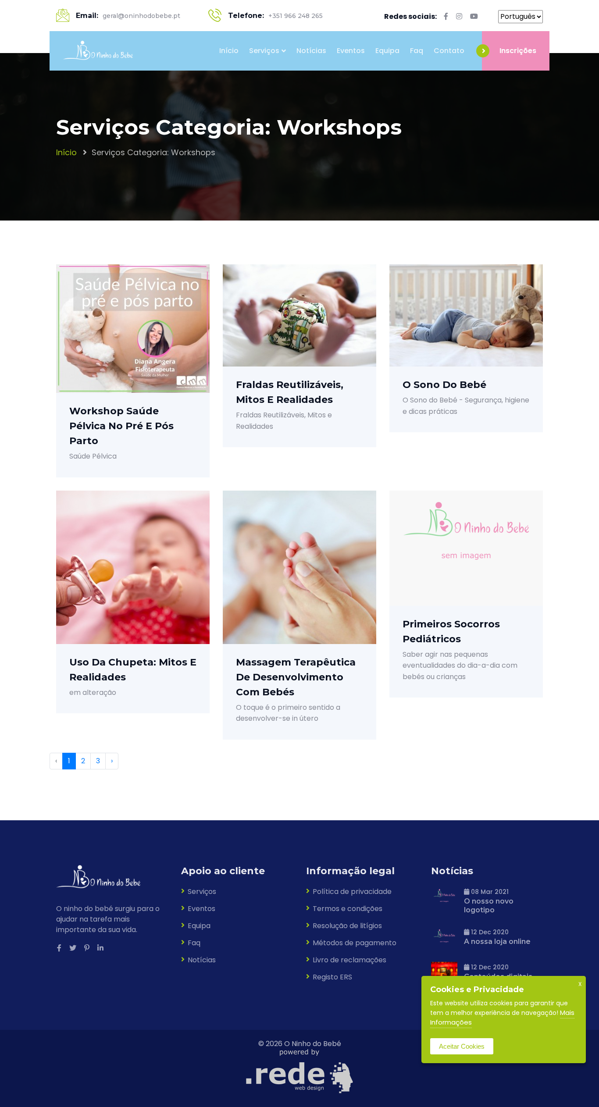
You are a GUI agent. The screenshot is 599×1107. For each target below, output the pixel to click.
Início (229, 51)
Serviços (264, 51)
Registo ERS (332, 977)
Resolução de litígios (347, 926)
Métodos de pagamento (354, 943)
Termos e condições (347, 909)
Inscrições (517, 51)
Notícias (311, 51)
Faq (416, 51)
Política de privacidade (352, 891)
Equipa (387, 51)
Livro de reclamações (349, 960)
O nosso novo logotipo (488, 905)
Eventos (351, 51)
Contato (449, 51)
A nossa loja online (497, 941)
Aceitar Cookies (462, 1046)
